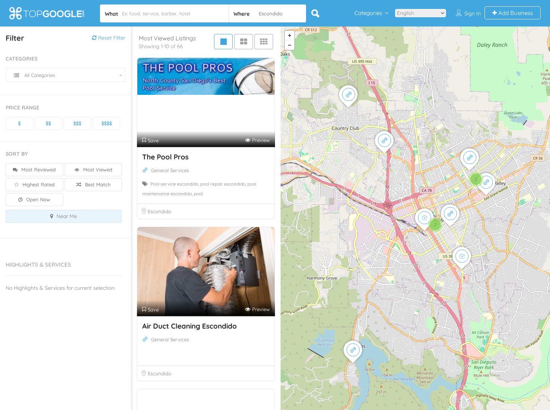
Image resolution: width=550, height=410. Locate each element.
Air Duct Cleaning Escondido (189, 326)
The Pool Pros (165, 156)
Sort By (17, 153)
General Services (170, 170)
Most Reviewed (38, 170)
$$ (48, 123)
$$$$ (106, 123)
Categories (368, 12)
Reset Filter (111, 37)
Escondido (159, 211)
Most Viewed (97, 170)
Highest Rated (38, 184)
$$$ (77, 123)
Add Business (515, 12)
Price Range (22, 107)
